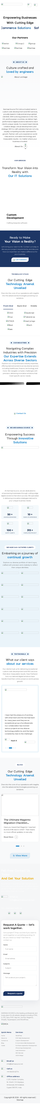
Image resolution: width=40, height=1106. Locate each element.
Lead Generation (20, 1048)
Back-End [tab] (21, 306)
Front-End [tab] (8, 306)
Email (5, 952)
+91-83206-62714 (13, 1069)
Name (5, 942)
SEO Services (19, 1050)
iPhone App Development (23, 1045)
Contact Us (4, 1038)
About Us (4, 1035)
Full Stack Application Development (26, 1043)
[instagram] (20, 910)
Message (6, 971)
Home (3, 1033)
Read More (8, 834)
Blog (2, 1040)
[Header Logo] (11, 5)
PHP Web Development (23, 1035)
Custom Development (22, 1038)
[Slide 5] (15, 745)
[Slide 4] (13, 745)
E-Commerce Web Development (25, 1040)
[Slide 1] (5, 745)
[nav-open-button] (36, 5)
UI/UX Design (19, 1052)
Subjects (6, 961)
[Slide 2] (7, 745)
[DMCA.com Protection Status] (4, 1022)
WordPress (19, 1033)
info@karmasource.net (22, 897)
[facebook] (3, 910)
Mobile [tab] (34, 306)
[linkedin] (15, 910)
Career (3, 1043)
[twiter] (9, 910)
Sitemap (20, 1097)
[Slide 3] (10, 745)
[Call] (29, 5)
